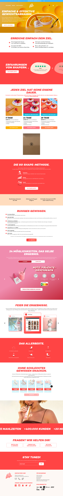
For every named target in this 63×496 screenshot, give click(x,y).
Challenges (8, 5)
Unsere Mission (39, 476)
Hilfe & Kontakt (19, 5)
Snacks (13, 5)
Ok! (41, 463)
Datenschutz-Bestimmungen (41, 480)
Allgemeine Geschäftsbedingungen (42, 479)
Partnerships (38, 477)
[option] (31, 1)
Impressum (38, 478)
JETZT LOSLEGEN (8, 25)
